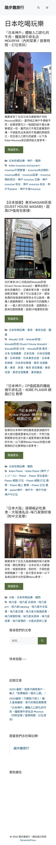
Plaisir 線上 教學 (19, 485)
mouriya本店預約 (38, 170)
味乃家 (13, 602)
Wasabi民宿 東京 (37, 348)
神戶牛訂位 (11, 494)
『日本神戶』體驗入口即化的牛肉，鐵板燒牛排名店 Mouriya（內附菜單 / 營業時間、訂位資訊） (27, 39)
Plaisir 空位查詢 (38, 475)
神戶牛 (29, 490)
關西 (38, 160)
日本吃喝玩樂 (17, 160)
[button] (38, 7)
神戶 (30, 160)
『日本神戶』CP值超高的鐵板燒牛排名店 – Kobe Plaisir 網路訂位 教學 (28, 390)
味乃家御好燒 (13, 616)
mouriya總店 (12, 174)
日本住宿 (29, 353)
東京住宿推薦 (20, 372)
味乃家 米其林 (27, 602)
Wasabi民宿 (33, 339)
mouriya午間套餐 (15, 170)
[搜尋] (42, 641)
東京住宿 (40, 330)
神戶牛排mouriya (30, 189)
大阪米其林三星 (37, 620)
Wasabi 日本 (16, 339)
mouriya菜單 (30, 174)
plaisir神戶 (16, 490)
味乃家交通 (16, 611)
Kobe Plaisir (16, 471)
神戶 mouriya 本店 (34, 184)
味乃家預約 (19, 620)
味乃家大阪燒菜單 (36, 611)
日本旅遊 (15, 358)
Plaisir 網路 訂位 (14, 480)
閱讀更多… (14, 149)
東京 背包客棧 (34, 367)
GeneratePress (28, 840)
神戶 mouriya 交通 (29, 179)
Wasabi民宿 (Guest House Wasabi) (26, 344)
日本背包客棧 (23, 362)
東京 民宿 (16, 367)
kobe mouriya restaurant (24, 165)
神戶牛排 (41, 490)
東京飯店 (36, 372)
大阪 (11, 597)
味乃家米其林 (31, 616)
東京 (30, 330)
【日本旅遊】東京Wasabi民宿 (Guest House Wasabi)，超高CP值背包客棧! (28, 206)
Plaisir (22, 475)
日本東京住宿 (31, 358)
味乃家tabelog (20, 606)
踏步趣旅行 (14, 7)
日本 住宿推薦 (13, 353)
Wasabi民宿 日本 (15, 348)
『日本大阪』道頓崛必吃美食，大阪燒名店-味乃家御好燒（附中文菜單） (28, 512)
